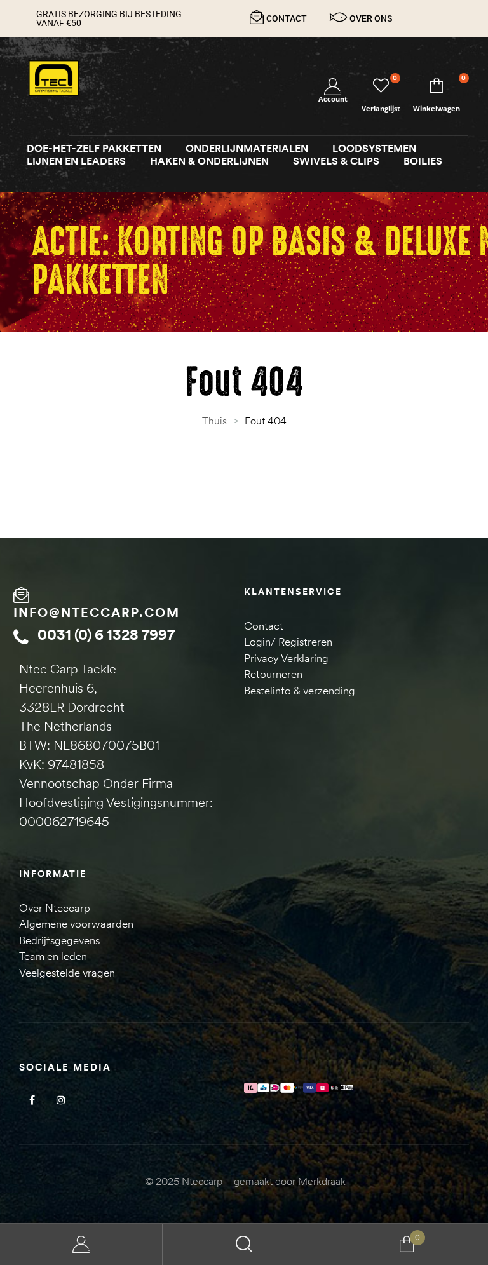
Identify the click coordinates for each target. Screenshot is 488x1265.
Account (333, 99)
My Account (81, 1244)
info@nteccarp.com (96, 612)
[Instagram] (61, 1099)
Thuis (214, 420)
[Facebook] (32, 1099)
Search (244, 1244)
